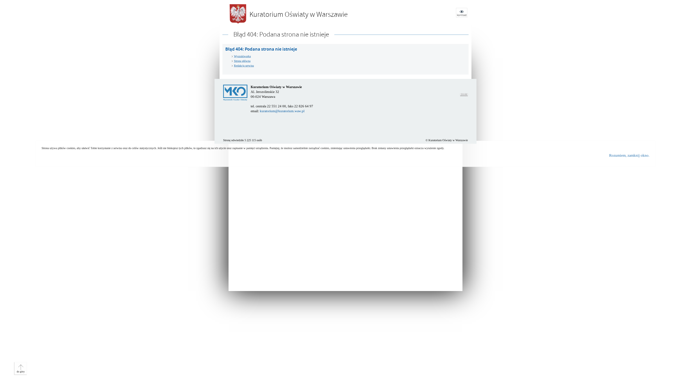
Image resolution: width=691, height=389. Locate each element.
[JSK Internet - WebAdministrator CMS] (464, 94)
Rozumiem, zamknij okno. (629, 155)
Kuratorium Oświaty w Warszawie (278, 15)
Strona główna (242, 60)
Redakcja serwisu (244, 65)
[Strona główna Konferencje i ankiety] (235, 93)
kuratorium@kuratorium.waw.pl (282, 111)
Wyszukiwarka (242, 56)
